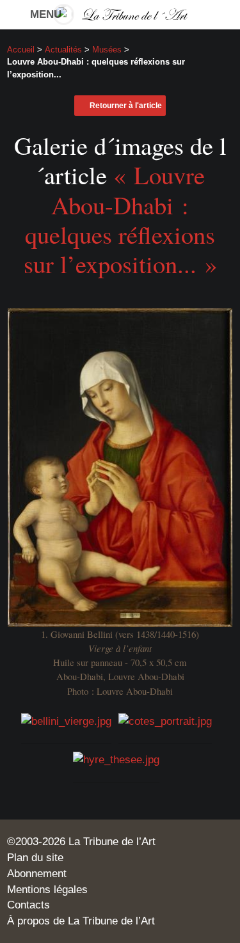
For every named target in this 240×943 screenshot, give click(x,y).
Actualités (63, 49)
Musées (107, 49)
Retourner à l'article (126, 105)
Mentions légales (47, 889)
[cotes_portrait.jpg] (165, 719)
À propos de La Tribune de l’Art (81, 920)
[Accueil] (120, 14)
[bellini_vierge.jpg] (66, 719)
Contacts (28, 904)
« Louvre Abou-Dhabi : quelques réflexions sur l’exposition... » (120, 219)
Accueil (21, 49)
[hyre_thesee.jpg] (116, 759)
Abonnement (37, 873)
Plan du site (35, 857)
